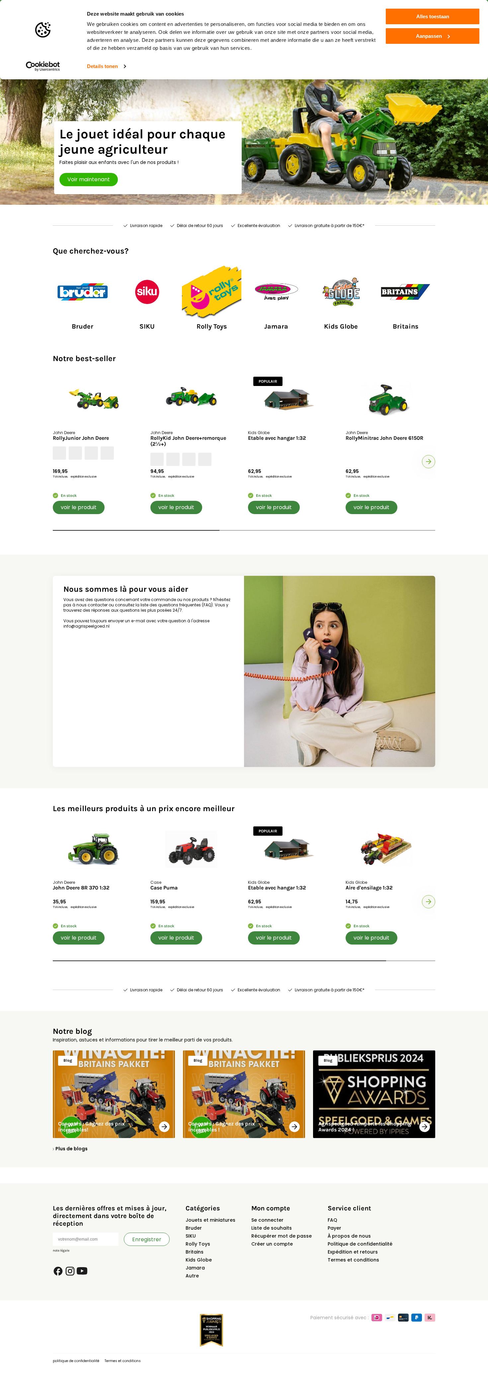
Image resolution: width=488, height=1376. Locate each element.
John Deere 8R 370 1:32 (81, 888)
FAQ (332, 1220)
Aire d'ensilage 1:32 (369, 888)
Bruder (194, 1228)
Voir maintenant (88, 179)
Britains (194, 1252)
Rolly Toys (198, 1244)
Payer (334, 1228)
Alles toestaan (432, 16)
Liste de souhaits (271, 1228)
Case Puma (164, 888)
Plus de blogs (71, 1148)
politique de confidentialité (76, 1360)
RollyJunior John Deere (81, 438)
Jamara (195, 1267)
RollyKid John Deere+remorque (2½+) (188, 441)
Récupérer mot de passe (281, 1236)
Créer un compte (272, 1244)
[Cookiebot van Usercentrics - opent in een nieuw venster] (43, 66)
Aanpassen (429, 36)
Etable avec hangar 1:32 (277, 438)
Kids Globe (199, 1260)
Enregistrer (146, 1239)
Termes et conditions (353, 1260)
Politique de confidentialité (360, 1244)
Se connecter (267, 1220)
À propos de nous (349, 1236)
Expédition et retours (353, 1252)
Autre (192, 1275)
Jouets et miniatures (210, 1220)
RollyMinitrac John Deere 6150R (384, 438)
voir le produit (79, 507)
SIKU (191, 1236)
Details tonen (102, 66)
